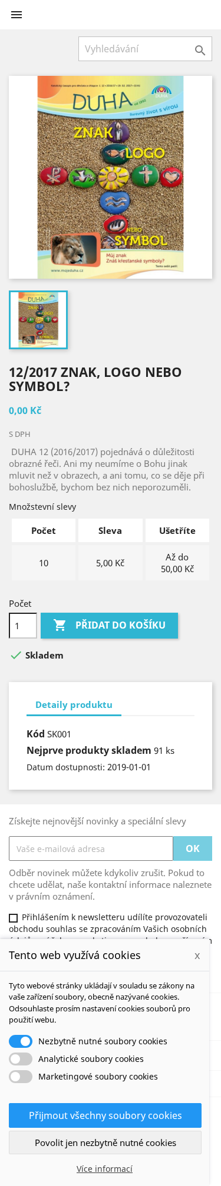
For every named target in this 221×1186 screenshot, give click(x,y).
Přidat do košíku (109, 625)
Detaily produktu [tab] (74, 704)
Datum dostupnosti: (66, 767)
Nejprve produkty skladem (89, 750)
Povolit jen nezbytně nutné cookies (105, 1142)
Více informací (105, 1168)
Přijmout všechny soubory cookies (105, 1115)
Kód (36, 734)
